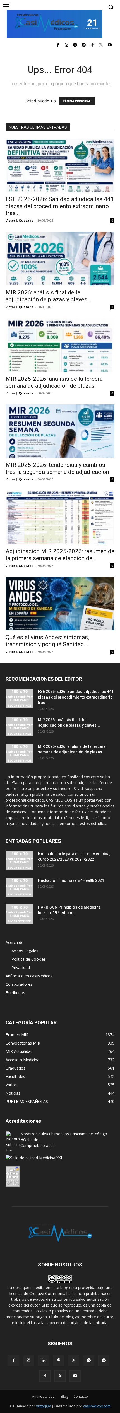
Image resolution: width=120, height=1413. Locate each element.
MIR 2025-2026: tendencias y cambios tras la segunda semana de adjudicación (57, 468)
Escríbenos (15, 992)
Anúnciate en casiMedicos (29, 975)
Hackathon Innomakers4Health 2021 (71, 880)
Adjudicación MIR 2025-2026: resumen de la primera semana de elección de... (60, 555)
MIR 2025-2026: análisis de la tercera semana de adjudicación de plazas (54, 382)
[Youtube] (109, 45)
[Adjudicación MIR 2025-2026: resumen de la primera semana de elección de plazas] (60, 517)
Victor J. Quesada (20, 220)
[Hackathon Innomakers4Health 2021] (19, 887)
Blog (64, 1396)
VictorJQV (44, 1406)
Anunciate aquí (44, 1396)
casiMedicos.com (97, 1406)
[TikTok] (92, 45)
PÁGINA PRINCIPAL (77, 101)
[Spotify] (75, 45)
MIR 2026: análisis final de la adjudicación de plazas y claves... (49, 296)
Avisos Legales (24, 950)
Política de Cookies (28, 959)
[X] (101, 45)
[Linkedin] (43, 1360)
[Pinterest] (58, 1360)
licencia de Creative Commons (36, 1293)
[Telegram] (84, 45)
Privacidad (20, 967)
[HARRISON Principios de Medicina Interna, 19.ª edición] (19, 914)
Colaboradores (19, 984)
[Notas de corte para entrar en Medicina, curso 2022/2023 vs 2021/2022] (19, 860)
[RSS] (73, 1360)
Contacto (80, 1396)
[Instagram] (66, 45)
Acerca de (14, 942)
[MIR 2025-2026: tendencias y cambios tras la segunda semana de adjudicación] (60, 431)
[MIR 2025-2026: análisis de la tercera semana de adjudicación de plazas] (60, 345)
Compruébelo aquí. (37, 1145)
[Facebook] (58, 45)
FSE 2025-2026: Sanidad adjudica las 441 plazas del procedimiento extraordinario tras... (60, 206)
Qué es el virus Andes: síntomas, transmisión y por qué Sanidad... (47, 641)
